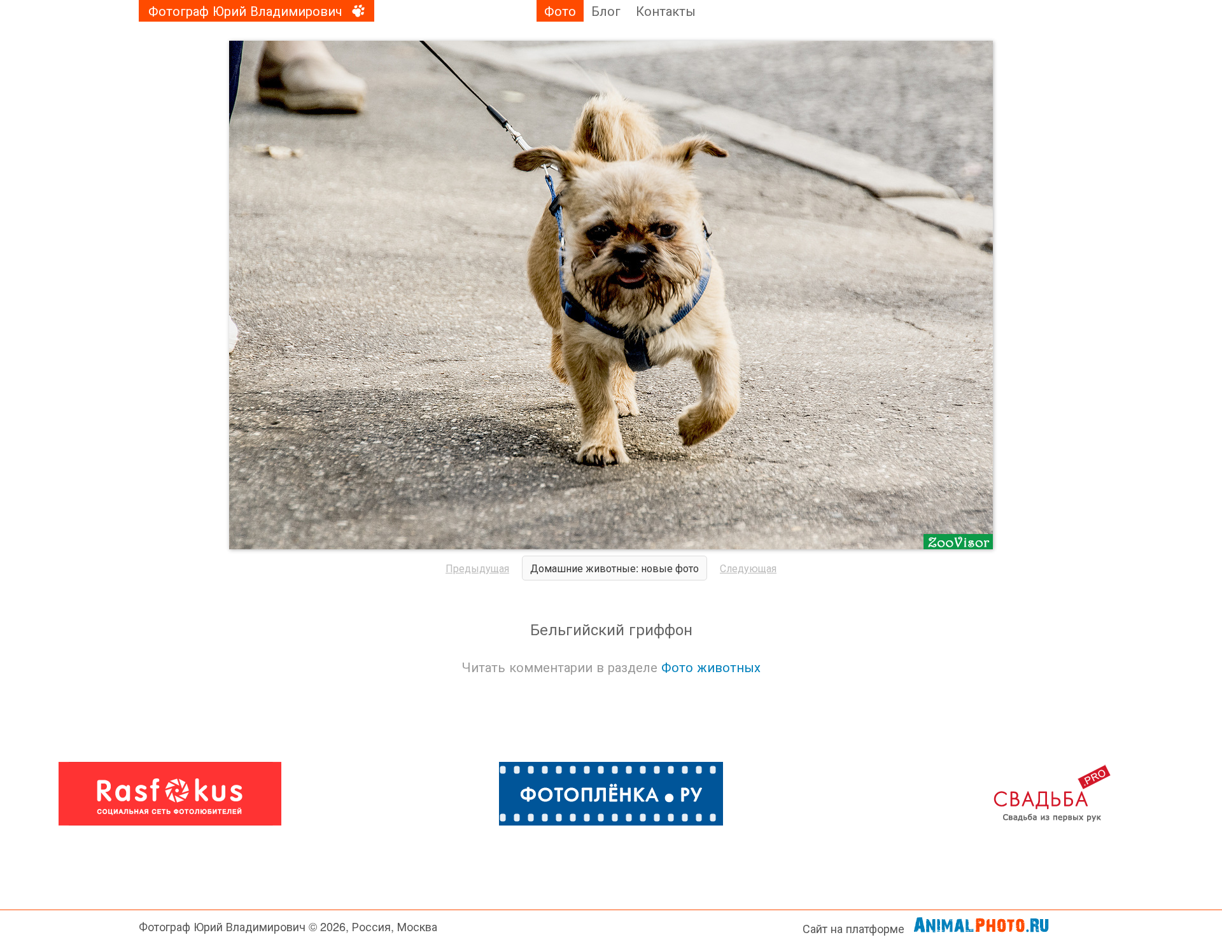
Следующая (748, 568)
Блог (606, 10)
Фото (560, 10)
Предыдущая (477, 568)
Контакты (666, 10)
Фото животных (711, 666)
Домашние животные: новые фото (614, 568)
